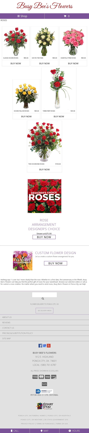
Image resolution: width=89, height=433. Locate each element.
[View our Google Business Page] (44, 346)
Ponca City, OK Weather (31, 420)
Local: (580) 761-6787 (44, 364)
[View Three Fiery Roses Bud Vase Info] (58, 89)
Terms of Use (62, 424)
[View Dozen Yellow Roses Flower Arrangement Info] (26, 95)
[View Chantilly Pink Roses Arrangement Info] (73, 42)
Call (15, 430)
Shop (24, 16)
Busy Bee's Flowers (44, 6)
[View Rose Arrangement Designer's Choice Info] (44, 196)
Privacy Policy (27, 424)
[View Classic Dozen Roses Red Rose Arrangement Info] (16, 42)
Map (45, 430)
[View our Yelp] (49, 346)
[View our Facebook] (40, 346)
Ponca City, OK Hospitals (59, 416)
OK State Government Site (56, 420)
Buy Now (16, 63)
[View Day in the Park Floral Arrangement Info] (44, 41)
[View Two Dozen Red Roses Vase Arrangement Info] (44, 142)
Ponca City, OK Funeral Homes (32, 416)
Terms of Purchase (45, 424)
